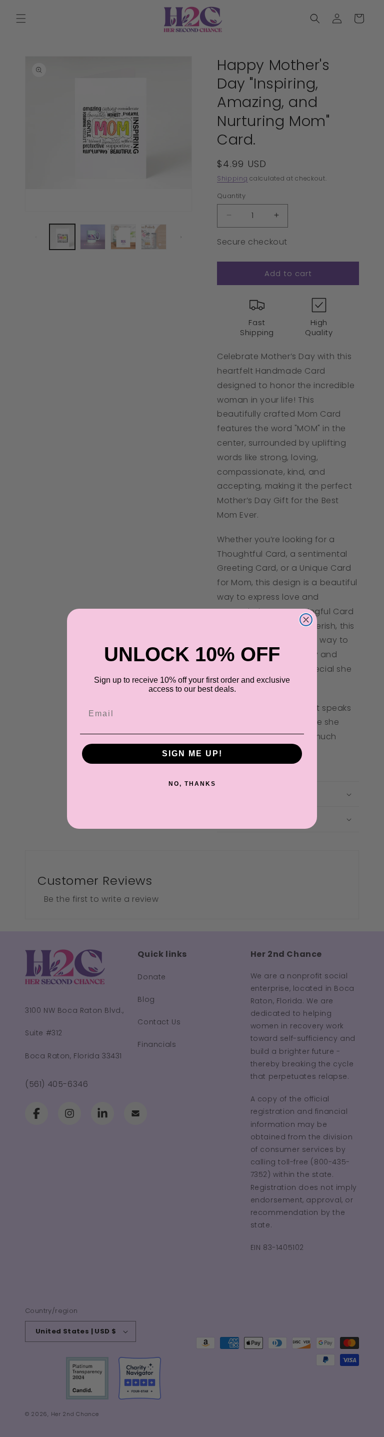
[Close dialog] (306, 620)
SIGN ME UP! (192, 753)
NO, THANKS (192, 783)
